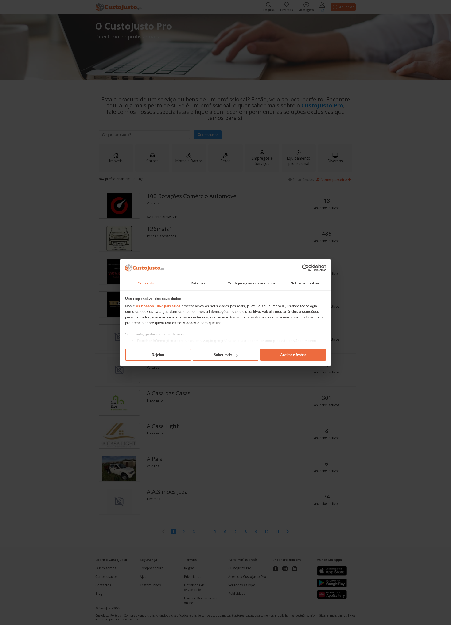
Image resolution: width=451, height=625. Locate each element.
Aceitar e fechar (293, 355)
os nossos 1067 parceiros (158, 306)
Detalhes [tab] (198, 283)
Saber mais (223, 355)
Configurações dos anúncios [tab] (252, 283)
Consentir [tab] (146, 283)
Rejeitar (158, 355)
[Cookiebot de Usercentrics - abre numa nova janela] (305, 267)
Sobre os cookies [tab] (305, 283)
